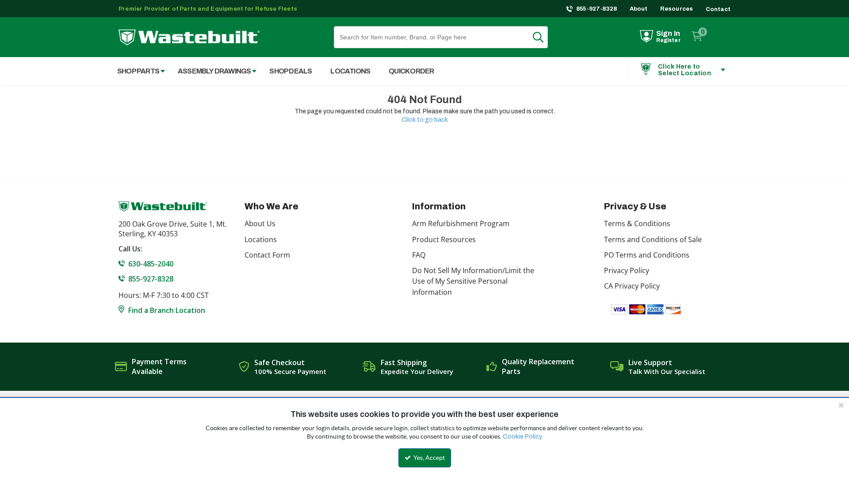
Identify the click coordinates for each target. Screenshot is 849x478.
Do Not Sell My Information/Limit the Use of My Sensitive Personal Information (473, 281)
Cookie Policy (522, 436)
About (639, 9)
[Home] (189, 37)
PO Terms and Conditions (646, 255)
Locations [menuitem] (350, 71)
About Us (260, 223)
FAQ (418, 255)
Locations (261, 239)
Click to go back (425, 119)
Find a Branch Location (166, 310)
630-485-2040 (150, 264)
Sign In (668, 33)
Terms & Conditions (637, 223)
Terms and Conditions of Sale (653, 239)
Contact (718, 9)
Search (543, 37)
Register (668, 40)
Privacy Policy (626, 270)
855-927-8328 (596, 9)
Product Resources (444, 239)
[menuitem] (136, 71)
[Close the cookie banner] (841, 405)
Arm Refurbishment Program (460, 223)
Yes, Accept (428, 457)
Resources (676, 9)
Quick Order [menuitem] (411, 71)
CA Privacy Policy (632, 286)
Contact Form (267, 255)
